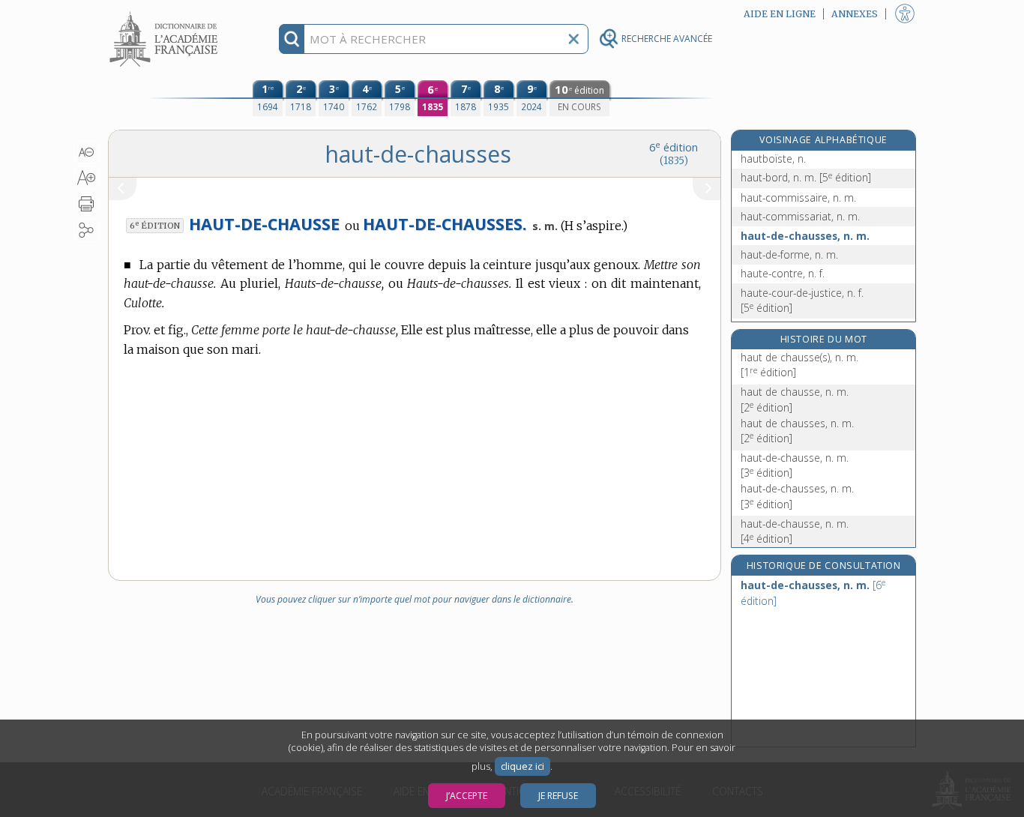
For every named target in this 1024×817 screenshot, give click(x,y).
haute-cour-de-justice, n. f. (802, 300)
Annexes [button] (854, 13)
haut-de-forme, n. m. (789, 254)
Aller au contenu (165, 13)
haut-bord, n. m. (806, 177)
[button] (86, 152)
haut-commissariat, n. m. (800, 216)
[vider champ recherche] (573, 39)
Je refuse (558, 795)
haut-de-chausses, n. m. (805, 236)
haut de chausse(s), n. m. (799, 364)
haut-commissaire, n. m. (798, 197)
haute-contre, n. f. (783, 273)
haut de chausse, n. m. (795, 399)
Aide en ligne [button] (780, 13)
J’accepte (466, 795)
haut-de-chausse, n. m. (795, 465)
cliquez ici (522, 766)
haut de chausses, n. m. (797, 430)
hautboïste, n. (773, 158)
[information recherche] (292, 39)
